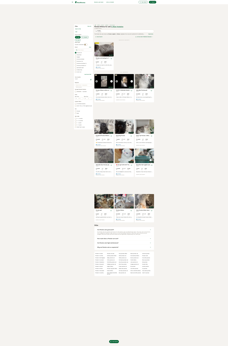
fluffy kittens (133, 260)
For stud (78, 40)
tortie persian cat (111, 260)
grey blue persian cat (123, 262)
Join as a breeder (110, 2)
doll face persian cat (123, 270)
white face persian (123, 268)
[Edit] (91, 79)
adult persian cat (122, 255)
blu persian (133, 266)
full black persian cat (123, 260)
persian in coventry (99, 272)
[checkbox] (75, 53)
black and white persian (136, 272)
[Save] (111, 58)
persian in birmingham (100, 257)
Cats (76, 31)
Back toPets (78, 28)
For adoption (85, 37)
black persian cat (134, 253)
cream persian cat (123, 266)
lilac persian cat (134, 262)
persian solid (145, 255)
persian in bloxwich (99, 264)
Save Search (99, 36)
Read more (150, 34)
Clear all (89, 26)
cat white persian (134, 268)
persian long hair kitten (112, 268)
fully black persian (146, 270)
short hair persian (123, 264)
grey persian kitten (123, 253)
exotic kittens (110, 270)
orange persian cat (135, 264)
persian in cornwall (99, 260)
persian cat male (110, 253)
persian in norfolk (99, 255)
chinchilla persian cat (111, 262)
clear (90, 47)
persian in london (99, 253)
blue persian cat (122, 272)
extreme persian (145, 253)
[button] (104, 81)
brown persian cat (134, 257)
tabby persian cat (111, 257)
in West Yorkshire (117, 26)
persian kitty (145, 264)
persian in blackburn (99, 262)
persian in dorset (99, 266)
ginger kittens (110, 266)
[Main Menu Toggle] (72, 2)
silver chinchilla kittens (136, 270)
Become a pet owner (98, 2)
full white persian (146, 257)
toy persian (144, 268)
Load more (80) (87, 74)
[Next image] (111, 81)
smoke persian (145, 266)
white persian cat (122, 257)
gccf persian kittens (135, 255)
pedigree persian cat (111, 264)
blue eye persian (146, 260)
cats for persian (145, 272)
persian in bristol (99, 268)
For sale (78, 37)
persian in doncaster (99, 270)
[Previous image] (96, 81)
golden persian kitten (111, 255)
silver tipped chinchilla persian (112, 273)
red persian (144, 262)
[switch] (85, 45)
